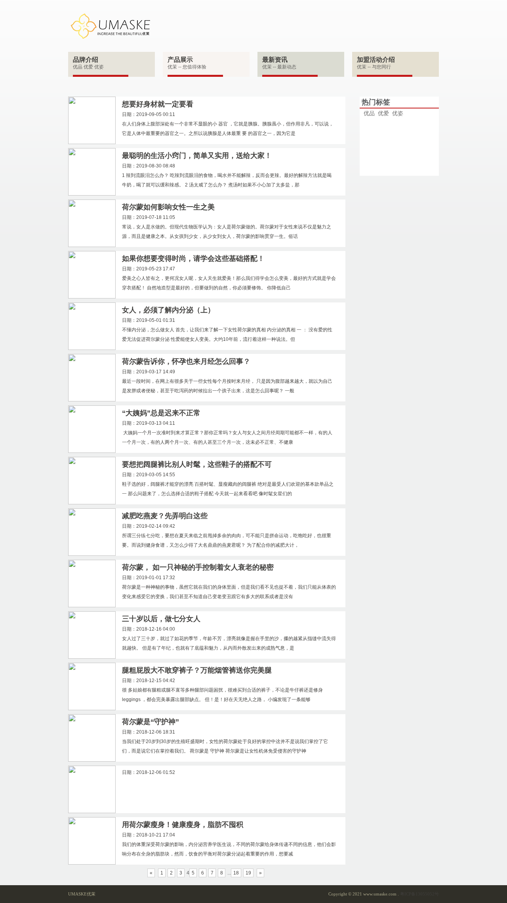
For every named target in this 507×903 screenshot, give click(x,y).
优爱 (383, 113)
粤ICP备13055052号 (419, 894)
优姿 (397, 113)
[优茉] (110, 26)
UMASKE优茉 (81, 894)
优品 (369, 113)
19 (248, 873)
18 (236, 873)
